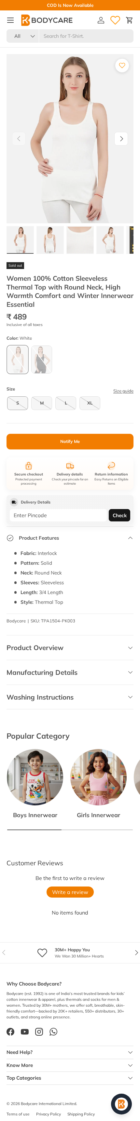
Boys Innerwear (35, 814)
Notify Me (70, 441)
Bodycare (16, 620)
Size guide (123, 390)
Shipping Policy (81, 1114)
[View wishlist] (115, 20)
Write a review (70, 892)
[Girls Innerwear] (98, 777)
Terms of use (18, 1114)
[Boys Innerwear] (35, 777)
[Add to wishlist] (122, 65)
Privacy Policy (48, 1114)
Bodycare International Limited (48, 1103)
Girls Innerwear (98, 814)
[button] (129, 20)
